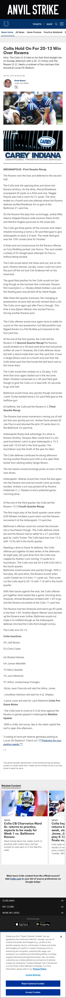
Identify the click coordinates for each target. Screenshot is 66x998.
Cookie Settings (33, 975)
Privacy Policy (40, 969)
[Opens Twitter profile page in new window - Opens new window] (16, 87)
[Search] (56, 24)
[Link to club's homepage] (6, 22)
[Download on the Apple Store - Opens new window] (22, 924)
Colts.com (15, 878)
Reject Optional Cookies (33, 983)
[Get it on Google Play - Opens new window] (43, 925)
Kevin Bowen (20, 80)
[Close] (61, 936)
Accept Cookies (33, 992)
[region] (33, 965)
